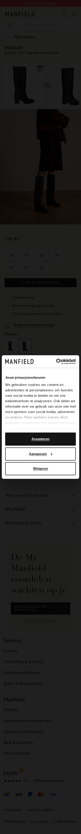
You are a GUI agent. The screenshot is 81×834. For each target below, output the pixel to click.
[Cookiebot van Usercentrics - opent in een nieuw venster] (57, 361)
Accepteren (41, 439)
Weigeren (40, 468)
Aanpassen (38, 454)
